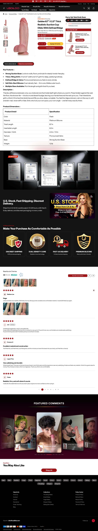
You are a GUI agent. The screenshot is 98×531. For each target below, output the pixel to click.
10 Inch (66, 480)
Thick (30, 480)
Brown (80, 480)
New (9, 480)
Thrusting (41, 483)
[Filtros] (89, 275)
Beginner (37, 480)
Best (3, 480)
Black (94, 480)
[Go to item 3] (24, 283)
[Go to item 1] (7, 283)
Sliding (87, 480)
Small (45, 480)
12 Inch (73, 480)
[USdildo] (13, 8)
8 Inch (59, 480)
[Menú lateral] (4, 8)
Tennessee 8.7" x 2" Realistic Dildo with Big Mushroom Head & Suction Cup (81, 47)
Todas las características (25, 64)
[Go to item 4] (33, 283)
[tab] (10, 63)
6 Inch (52, 480)
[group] (5, 23)
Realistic (16, 480)
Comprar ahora (50, 48)
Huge (23, 480)
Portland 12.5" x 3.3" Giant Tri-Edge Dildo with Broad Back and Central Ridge (82, 34)
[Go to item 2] (16, 283)
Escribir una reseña (77, 275)
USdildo (60, 529)
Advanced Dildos (13, 14)
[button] (84, 8)
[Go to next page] (58, 389)
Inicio (6, 14)
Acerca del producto (10, 64)
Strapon (49, 483)
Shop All (57, 483)
